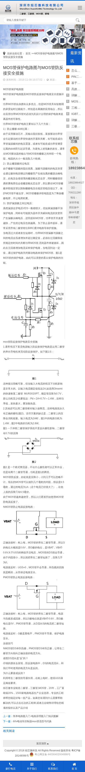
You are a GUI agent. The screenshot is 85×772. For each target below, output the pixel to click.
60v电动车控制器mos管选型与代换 (32, 721)
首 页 (74, 768)
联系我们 (53, 768)
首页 (28, 53)
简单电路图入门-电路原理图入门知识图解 (35, 716)
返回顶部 (41, 743)
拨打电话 (10, 768)
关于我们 (32, 768)
